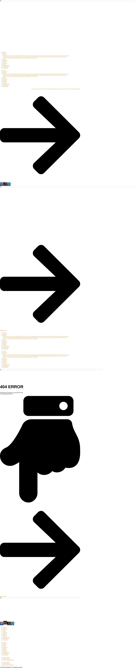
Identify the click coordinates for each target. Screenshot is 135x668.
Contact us (5, 68)
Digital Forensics (59, 55)
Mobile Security (62, 56)
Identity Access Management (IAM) (26, 56)
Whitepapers (77, 89)
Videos (4, 61)
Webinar (5, 63)
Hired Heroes (6, 65)
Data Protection (51, 55)
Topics (4, 54)
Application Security (9, 55)
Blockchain (21, 55)
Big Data (16, 55)
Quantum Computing (32, 58)
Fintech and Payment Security (10, 56)
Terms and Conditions (8, 660)
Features (5, 60)
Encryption (66, 55)
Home (4, 52)
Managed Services (54, 56)
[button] (41, 89)
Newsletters (6, 66)
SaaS (25, 58)
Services (5, 53)
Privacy (13, 58)
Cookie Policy (6, 657)
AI (3, 55)
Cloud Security (37, 55)
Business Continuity (29, 55)
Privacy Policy (6, 658)
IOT (36, 56)
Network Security (7, 58)
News (4, 59)
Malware (47, 56)
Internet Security (41, 56)
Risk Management (19, 58)
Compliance (44, 55)
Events (4, 64)
